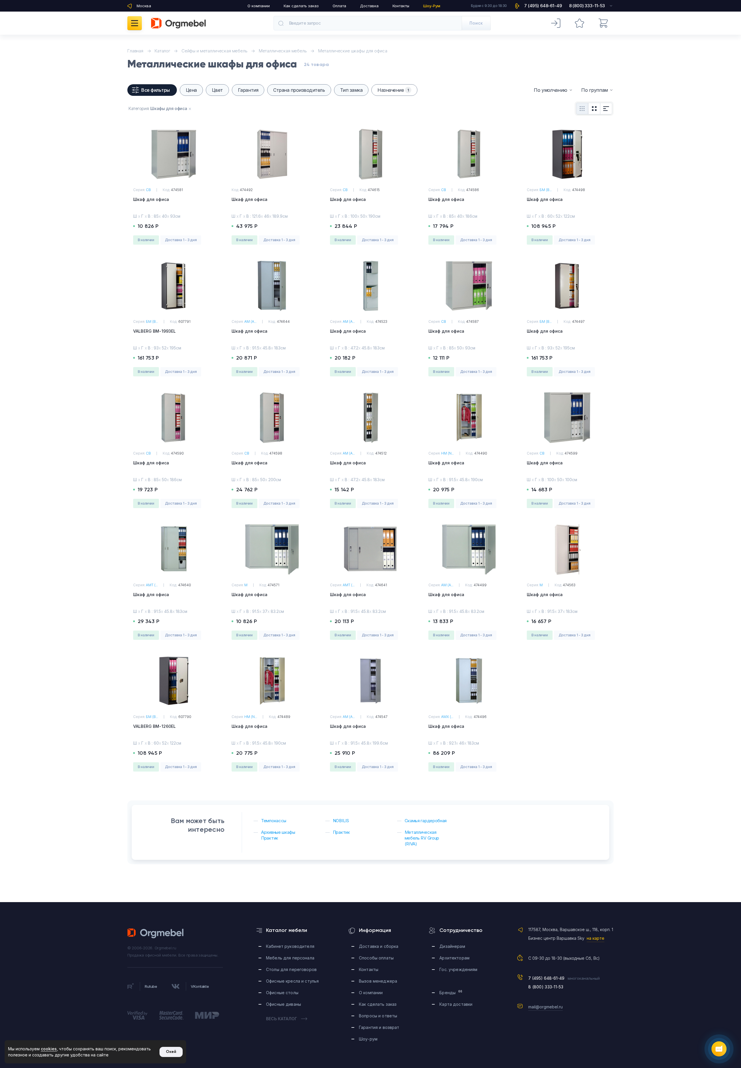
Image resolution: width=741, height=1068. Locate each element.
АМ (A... (250, 321)
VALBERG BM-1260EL (154, 726)
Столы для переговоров (291, 969)
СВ (148, 190)
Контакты (400, 5)
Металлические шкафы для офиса (352, 51)
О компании (258, 5)
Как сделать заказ (301, 5)
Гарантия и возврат (379, 1027)
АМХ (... (447, 717)
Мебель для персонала (290, 957)
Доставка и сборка (378, 946)
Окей (171, 1051)
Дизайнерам (452, 946)
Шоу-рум (368, 1038)
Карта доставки (455, 1004)
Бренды (450, 992)
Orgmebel (155, 933)
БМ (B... (546, 190)
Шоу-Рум (431, 5)
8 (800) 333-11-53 (546, 986)
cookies (49, 1048)
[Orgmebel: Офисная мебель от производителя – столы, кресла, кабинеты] (178, 23)
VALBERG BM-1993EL (154, 331)
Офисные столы (282, 992)
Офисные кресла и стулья (292, 981)
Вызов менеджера (378, 981)
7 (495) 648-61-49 (546, 978)
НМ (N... (447, 453)
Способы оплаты (376, 957)
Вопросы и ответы (378, 1015)
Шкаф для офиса (151, 199)
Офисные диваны (283, 1004)
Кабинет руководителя (290, 946)
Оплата (339, 5)
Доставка (369, 5)
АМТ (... (152, 585)
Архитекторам (454, 957)
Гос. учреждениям (458, 969)
